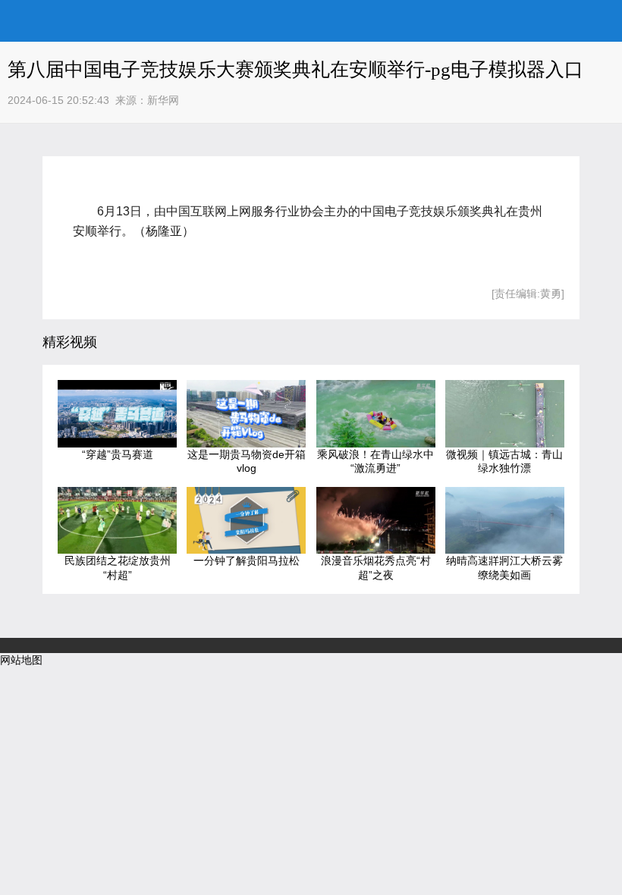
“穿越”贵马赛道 (117, 454)
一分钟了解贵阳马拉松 (246, 560)
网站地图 (21, 660)
